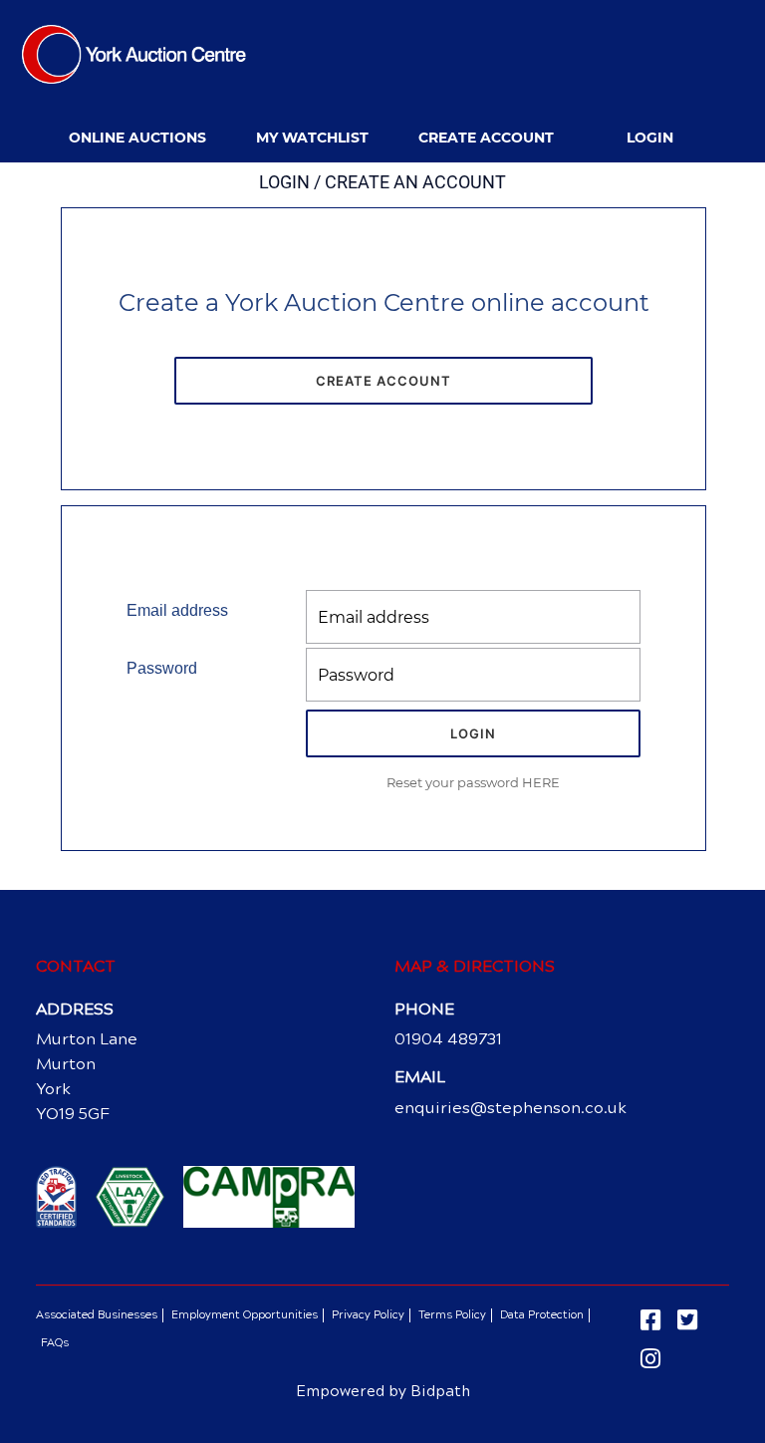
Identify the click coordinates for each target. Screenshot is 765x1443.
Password (162, 668)
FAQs (55, 1342)
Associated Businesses (96, 1314)
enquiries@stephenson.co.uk (510, 1107)
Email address (177, 610)
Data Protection (542, 1314)
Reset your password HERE (473, 782)
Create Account (486, 137)
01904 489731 (448, 1038)
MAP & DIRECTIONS (474, 966)
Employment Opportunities (244, 1314)
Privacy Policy (368, 1314)
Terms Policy (452, 1314)
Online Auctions (137, 137)
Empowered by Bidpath (383, 1391)
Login (650, 137)
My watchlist (312, 137)
